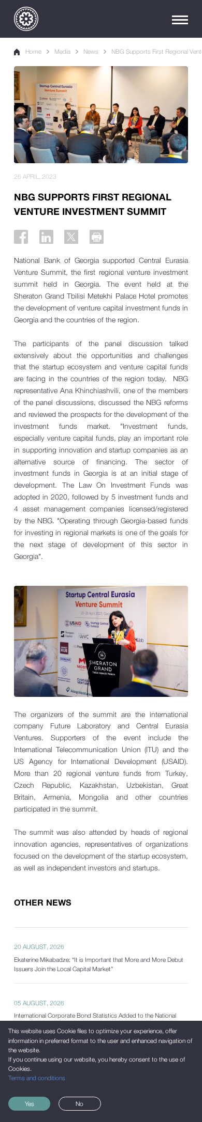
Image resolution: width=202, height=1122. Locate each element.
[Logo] (26, 19)
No (79, 1104)
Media (62, 51)
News (90, 51)
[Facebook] (21, 237)
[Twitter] (71, 237)
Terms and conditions (36, 1078)
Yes (29, 1104)
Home (33, 51)
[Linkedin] (46, 237)
